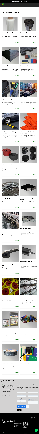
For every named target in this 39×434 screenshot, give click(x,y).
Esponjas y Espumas (17, 420)
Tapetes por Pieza (25, 423)
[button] (37, 4)
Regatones (24, 420)
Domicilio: (7, 421)
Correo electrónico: (5, 418)
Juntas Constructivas (26, 424)
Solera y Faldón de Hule (17, 421)
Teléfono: (6, 416)
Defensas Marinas (25, 425)
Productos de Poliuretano (26, 417)
